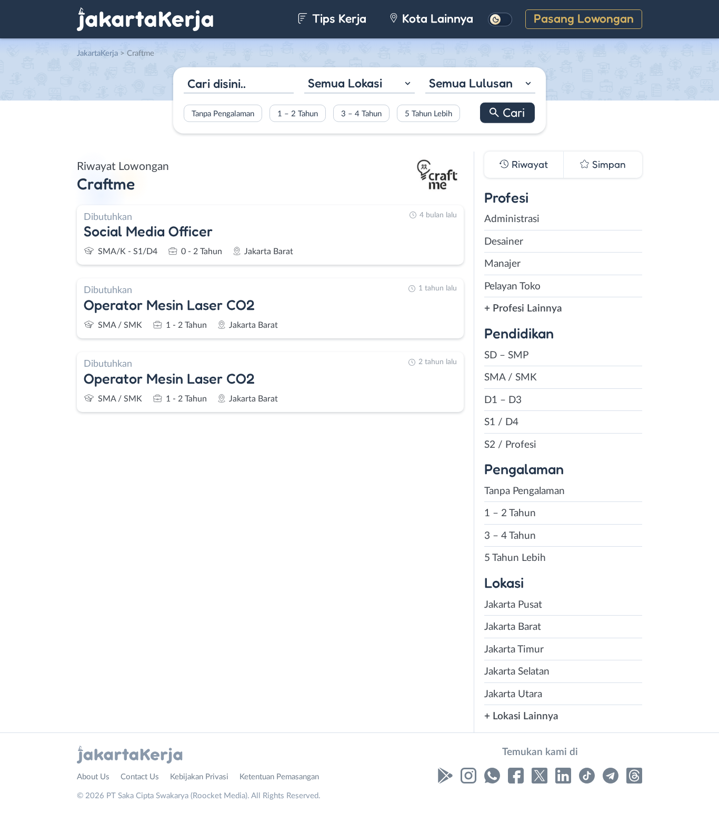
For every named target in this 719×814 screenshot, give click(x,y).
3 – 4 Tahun (361, 113)
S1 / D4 (501, 422)
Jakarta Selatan (517, 672)
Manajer (502, 264)
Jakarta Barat (512, 627)
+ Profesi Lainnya (523, 309)
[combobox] (359, 84)
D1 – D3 (503, 400)
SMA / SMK (510, 378)
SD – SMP (506, 355)
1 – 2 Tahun (297, 113)
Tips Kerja (337, 18)
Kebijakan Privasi (199, 777)
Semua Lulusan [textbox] (471, 83)
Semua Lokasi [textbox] (345, 83)
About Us (93, 777)
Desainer (503, 242)
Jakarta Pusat (513, 605)
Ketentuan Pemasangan (279, 777)
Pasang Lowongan (584, 18)
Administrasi (512, 219)
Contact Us (140, 777)
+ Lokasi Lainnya (521, 716)
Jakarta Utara (513, 694)
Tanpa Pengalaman (223, 113)
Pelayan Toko (512, 287)
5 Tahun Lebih (428, 113)
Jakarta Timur (514, 650)
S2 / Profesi (510, 445)
